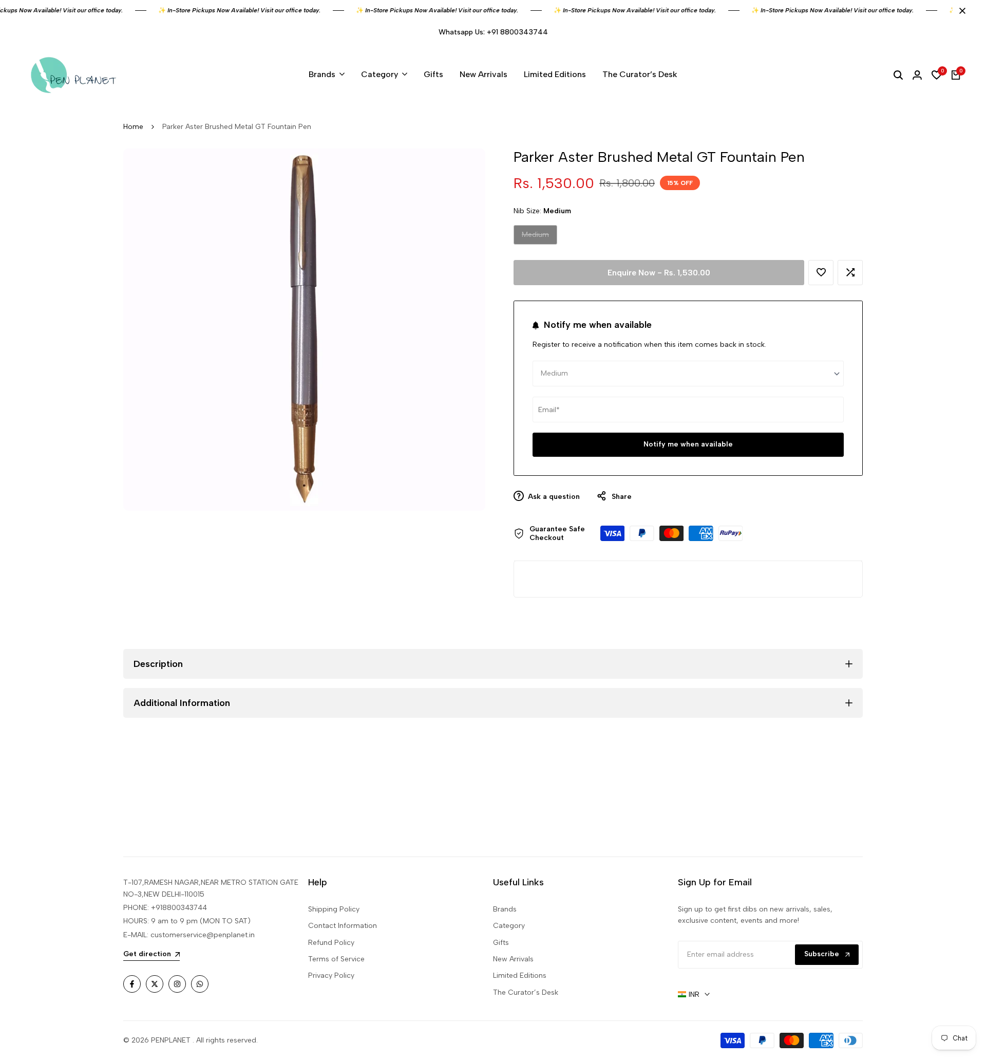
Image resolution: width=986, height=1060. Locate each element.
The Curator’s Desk (525, 992)
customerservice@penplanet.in (202, 935)
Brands (505, 909)
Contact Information (342, 925)
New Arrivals (513, 959)
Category (509, 925)
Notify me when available (688, 444)
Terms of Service (336, 959)
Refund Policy (331, 942)
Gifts (501, 942)
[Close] (960, 11)
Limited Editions (519, 975)
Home (133, 126)
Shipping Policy (333, 909)
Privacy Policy (331, 975)
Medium (535, 237)
